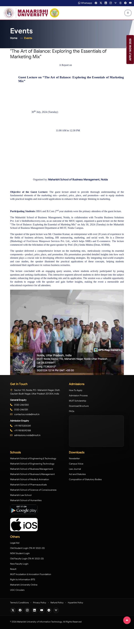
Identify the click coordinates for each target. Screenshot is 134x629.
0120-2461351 (21, 409)
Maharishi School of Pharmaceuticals (28, 484)
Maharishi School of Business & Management (32, 474)
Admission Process (78, 395)
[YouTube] (41, 610)
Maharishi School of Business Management (31, 469)
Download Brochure (79, 406)
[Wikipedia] (56, 610)
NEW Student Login (20, 553)
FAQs (71, 411)
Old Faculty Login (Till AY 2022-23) (27, 558)
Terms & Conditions (19, 602)
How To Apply (75, 390)
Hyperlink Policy (75, 602)
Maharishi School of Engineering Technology (32, 463)
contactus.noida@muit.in (27, 414)
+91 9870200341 (22, 425)
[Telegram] (49, 610)
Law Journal (75, 469)
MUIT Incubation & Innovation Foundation (30, 574)
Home (13, 38)
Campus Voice (76, 463)
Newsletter (74, 458)
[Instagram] (27, 610)
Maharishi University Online (23, 584)
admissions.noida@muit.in (27, 435)
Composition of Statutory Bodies (85, 479)
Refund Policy (57, 602)
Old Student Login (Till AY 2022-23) (27, 548)
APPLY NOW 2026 (130, 50)
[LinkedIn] (34, 610)
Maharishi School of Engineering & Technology (33, 458)
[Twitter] (13, 610)
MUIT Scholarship (77, 400)
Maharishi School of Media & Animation (29, 479)
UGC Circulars (17, 590)
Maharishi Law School (21, 495)
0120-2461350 (21, 404)
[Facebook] (20, 610)
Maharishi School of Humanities (26, 500)
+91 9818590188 (22, 430)
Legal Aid (14, 543)
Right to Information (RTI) (22, 579)
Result (13, 569)
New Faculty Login (19, 563)
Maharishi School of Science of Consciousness (33, 490)
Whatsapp (86, 2)
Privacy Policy (39, 602)
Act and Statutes (77, 474)
